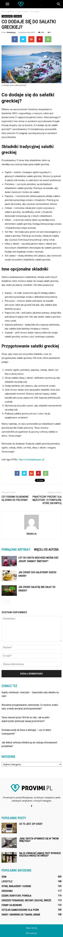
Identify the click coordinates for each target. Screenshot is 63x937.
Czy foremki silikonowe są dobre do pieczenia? (15, 498)
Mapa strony (31, 928)
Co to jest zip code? (31, 823)
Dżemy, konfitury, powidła (16, 895)
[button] (58, 4)
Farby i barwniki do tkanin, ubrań (21, 914)
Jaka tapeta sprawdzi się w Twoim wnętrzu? (39, 839)
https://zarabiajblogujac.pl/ (31, 459)
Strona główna (8, 11)
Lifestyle (7, 881)
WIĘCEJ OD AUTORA (46, 549)
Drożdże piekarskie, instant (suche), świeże (26, 900)
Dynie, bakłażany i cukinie (16, 886)
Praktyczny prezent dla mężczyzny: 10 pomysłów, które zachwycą (46, 500)
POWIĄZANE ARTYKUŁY (16, 549)
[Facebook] (31, 806)
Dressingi (17, 16)
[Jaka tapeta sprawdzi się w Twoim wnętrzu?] (9, 842)
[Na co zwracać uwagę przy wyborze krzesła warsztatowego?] (9, 857)
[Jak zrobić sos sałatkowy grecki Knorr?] (9, 576)
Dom (4, 876)
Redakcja (11, 32)
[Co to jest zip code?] (9, 828)
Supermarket (7, 16)
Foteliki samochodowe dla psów (20, 909)
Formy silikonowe (12, 905)
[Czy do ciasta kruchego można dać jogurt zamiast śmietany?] (9, 561)
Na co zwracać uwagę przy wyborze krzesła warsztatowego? (40, 854)
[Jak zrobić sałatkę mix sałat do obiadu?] (9, 590)
